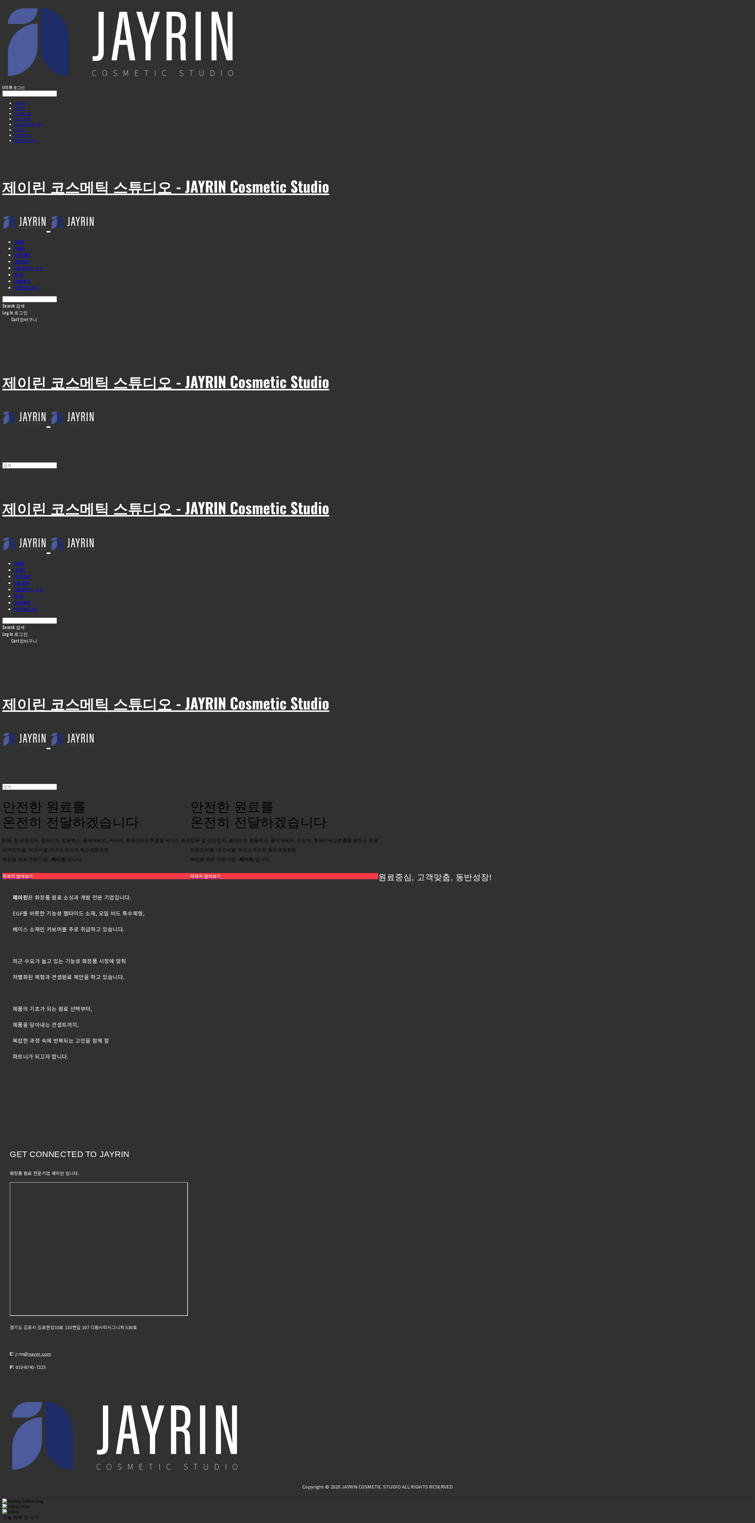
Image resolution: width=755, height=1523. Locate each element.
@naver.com (37, 1354)
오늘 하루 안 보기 (20, 1517)
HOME (20, 103)
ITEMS (19, 108)
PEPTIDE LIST (25, 140)
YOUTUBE (22, 113)
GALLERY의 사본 (28, 124)
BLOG (19, 130)
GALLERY (22, 119)
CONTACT (22, 135)
